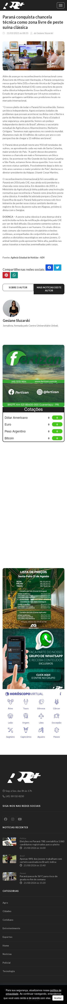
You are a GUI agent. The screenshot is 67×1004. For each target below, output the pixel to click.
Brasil (22, 855)
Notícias (7, 954)
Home (6, 945)
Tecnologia (9, 971)
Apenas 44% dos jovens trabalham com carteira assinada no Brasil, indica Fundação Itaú (41, 861)
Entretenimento (11, 928)
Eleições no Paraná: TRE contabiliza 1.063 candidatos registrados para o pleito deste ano (42, 844)
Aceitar (58, 998)
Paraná (23, 873)
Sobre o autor (18, 287)
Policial (6, 962)
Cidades (7, 911)
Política (23, 838)
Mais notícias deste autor (49, 289)
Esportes (7, 937)
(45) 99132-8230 (14, 796)
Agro (5, 902)
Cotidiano (8, 919)
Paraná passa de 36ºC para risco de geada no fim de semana (39, 878)
